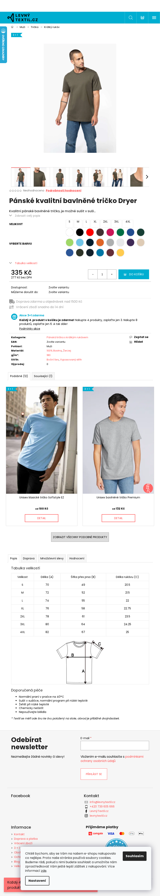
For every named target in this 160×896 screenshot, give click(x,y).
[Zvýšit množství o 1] (111, 274)
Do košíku (136, 274)
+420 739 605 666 (102, 806)
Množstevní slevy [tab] (52, 558)
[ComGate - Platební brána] (116, 833)
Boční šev (53, 359)
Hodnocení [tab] (76, 558)
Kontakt (19, 834)
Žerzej (67, 350)
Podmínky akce (29, 329)
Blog (17, 862)
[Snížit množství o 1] (93, 274)
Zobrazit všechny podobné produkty (80, 537)
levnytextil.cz (98, 816)
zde (43, 870)
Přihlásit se (94, 774)
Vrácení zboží (23, 843)
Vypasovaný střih (71, 359)
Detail (41, 518)
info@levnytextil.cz (102, 802)
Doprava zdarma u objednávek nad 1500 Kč (49, 301)
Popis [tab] (13, 558)
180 (49, 355)
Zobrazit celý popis (27, 216)
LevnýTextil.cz (99, 811)
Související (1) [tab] (43, 376)
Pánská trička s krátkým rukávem (67, 337)
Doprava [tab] (29, 558)
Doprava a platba (26, 839)
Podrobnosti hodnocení (63, 190)
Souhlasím (135, 856)
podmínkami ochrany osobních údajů (112, 759)
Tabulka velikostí (26, 263)
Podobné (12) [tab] (19, 376)
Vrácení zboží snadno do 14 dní (40, 307)
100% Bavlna (54, 350)
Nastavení (37, 880)
